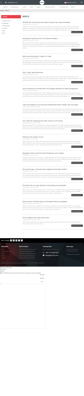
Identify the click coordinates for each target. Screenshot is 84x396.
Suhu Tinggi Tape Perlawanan (33, 72)
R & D (31, 7)
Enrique (2, 271)
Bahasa (3, 255)
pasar (24, 7)
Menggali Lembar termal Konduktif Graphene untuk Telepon (43, 153)
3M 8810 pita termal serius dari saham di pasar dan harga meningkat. (46, 22)
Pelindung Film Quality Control (33, 137)
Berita (73, 7)
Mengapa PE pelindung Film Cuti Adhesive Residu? (40, 38)
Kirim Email (3, 269)
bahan (38, 7)
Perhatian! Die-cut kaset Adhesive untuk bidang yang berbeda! (44, 185)
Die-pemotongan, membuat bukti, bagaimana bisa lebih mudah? (45, 169)
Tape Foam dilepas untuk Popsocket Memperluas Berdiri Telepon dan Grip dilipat (50, 105)
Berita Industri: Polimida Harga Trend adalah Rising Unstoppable (45, 201)
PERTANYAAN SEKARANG (73, 254)
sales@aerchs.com (51, 255)
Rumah (5, 7)
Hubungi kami (63, 7)
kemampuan (14, 7)
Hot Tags (4, 28)
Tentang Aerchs (50, 7)
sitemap (3, 258)
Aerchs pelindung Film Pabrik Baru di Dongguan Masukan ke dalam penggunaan (50, 88)
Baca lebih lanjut (77, 32)
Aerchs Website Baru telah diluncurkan (36, 218)
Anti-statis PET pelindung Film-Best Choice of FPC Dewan (43, 121)
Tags (2, 249)
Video (2, 253)
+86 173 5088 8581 (52, 252)
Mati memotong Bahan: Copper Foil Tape (37, 56)
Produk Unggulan (6, 251)
